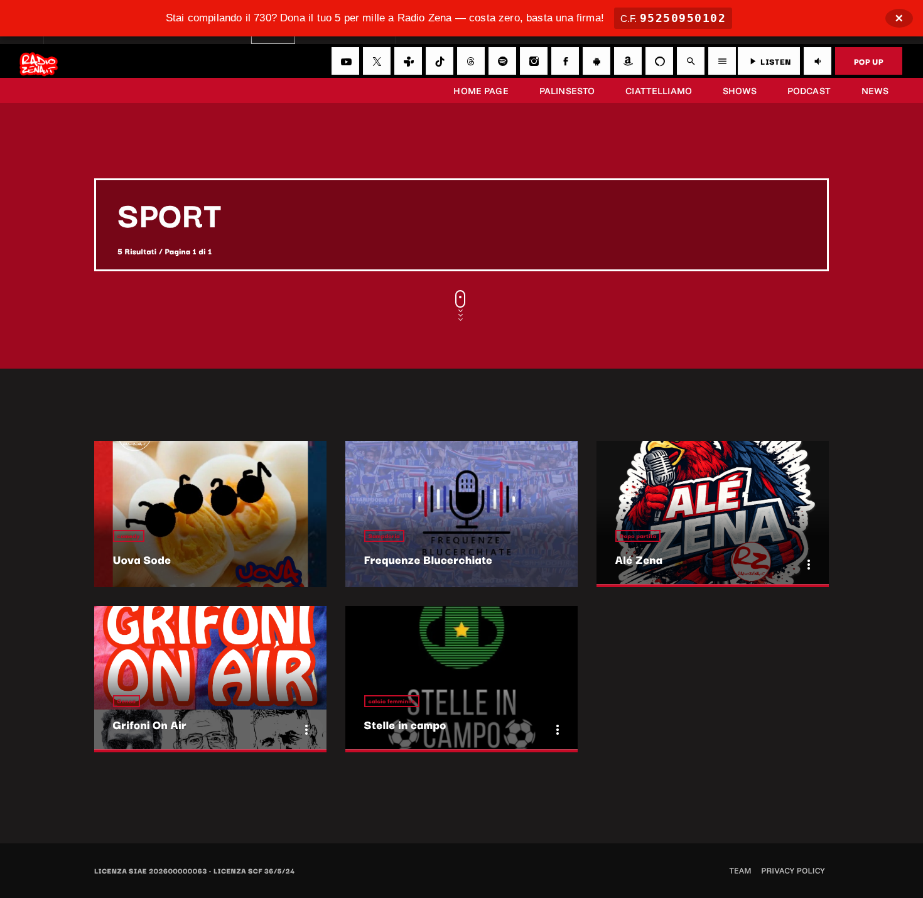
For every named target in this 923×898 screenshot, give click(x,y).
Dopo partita (638, 536)
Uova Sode (142, 559)
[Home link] (38, 61)
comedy (128, 536)
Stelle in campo (405, 724)
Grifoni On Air (149, 724)
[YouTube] (345, 61)
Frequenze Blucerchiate (428, 559)
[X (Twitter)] (377, 61)
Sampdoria (384, 536)
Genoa (126, 701)
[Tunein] (408, 61)
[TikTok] (439, 61)
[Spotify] (502, 61)
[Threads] (471, 61)
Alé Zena (638, 559)
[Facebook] (565, 61)
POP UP (868, 61)
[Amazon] (628, 61)
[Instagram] (534, 61)
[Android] (596, 61)
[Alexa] (659, 61)
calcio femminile (392, 701)
